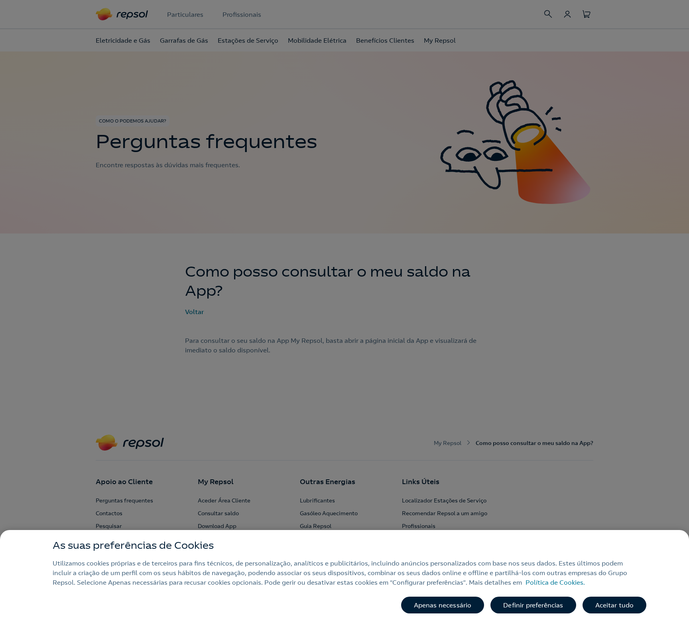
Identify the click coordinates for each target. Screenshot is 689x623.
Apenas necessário (443, 605)
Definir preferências (533, 605)
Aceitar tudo (614, 605)
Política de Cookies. (555, 582)
